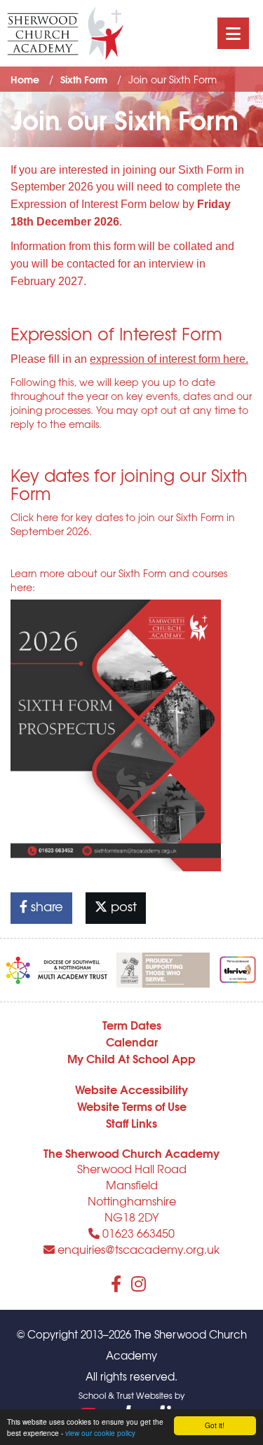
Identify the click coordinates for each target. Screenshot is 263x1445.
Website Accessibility (131, 1089)
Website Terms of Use (132, 1105)
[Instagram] (138, 1283)
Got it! (214, 1425)
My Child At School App (131, 1058)
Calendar (132, 1041)
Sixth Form (83, 79)
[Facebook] (116, 1283)
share (45, 906)
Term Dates (131, 1024)
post (122, 906)
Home (25, 79)
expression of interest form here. (169, 359)
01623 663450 (137, 1232)
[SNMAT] (57, 967)
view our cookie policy (100, 1432)
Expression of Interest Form (79, 204)
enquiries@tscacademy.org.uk (137, 1248)
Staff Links (131, 1122)
